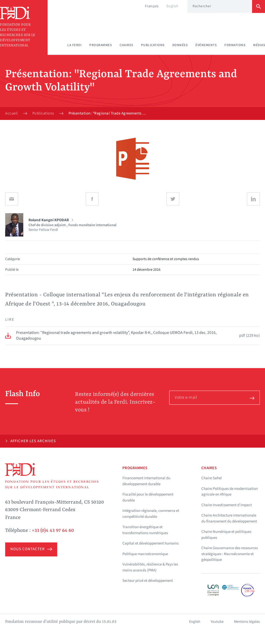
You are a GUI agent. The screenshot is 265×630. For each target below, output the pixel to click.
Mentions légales (247, 621)
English (172, 6)
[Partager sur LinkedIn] (253, 198)
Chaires (126, 45)
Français (152, 6)
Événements (206, 45)
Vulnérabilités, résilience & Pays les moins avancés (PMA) (150, 567)
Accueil (11, 113)
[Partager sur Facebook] (92, 198)
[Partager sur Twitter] (172, 198)
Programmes (100, 45)
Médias (259, 45)
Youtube (217, 621)
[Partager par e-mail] (11, 198)
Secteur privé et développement (147, 580)
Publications (153, 45)
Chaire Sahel (211, 478)
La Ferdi (74, 45)
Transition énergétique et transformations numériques (145, 530)
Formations (234, 45)
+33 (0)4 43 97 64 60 (53, 530)
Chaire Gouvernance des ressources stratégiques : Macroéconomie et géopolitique (229, 553)
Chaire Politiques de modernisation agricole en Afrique (229, 491)
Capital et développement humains (150, 543)
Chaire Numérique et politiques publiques (226, 534)
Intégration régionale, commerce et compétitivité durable (150, 513)
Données (180, 45)
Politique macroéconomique (145, 554)
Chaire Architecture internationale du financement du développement (229, 518)
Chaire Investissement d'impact (226, 505)
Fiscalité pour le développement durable (147, 497)
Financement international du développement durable (146, 481)
